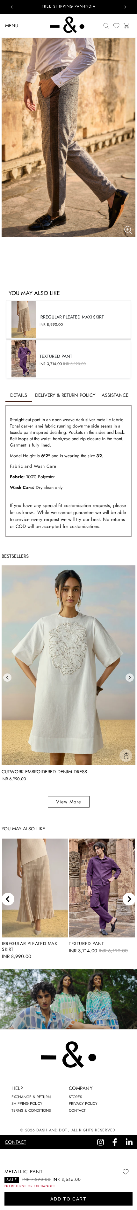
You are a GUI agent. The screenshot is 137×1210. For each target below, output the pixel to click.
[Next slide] (129, 899)
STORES (75, 1097)
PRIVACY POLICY (83, 1103)
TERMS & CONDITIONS (31, 1110)
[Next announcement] (125, 7)
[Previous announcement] (12, 7)
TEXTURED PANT (86, 943)
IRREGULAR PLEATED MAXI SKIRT (30, 946)
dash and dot (51, 1130)
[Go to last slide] (8, 899)
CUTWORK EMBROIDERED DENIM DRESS (44, 772)
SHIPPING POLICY (26, 1103)
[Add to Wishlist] (126, 1176)
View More (68, 801)
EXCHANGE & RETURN (31, 1097)
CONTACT (77, 1110)
